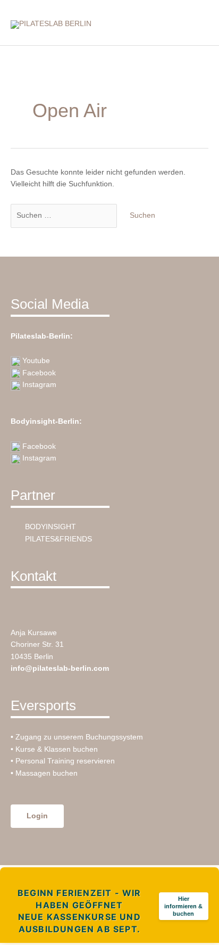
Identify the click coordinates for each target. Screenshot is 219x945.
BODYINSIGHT (49, 527)
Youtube (35, 361)
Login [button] (37, 816)
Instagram (38, 385)
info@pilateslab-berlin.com (60, 668)
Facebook (38, 373)
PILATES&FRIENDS (57, 539)
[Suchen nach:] (65, 215)
